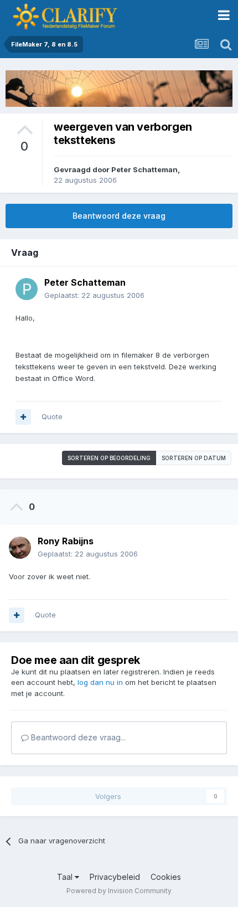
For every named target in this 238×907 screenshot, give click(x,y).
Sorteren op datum (194, 458)
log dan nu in (100, 682)
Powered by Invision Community (119, 891)
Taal (66, 877)
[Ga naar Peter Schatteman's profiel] (26, 289)
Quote (52, 416)
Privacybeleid (115, 877)
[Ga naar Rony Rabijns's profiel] (20, 548)
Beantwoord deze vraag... (77, 737)
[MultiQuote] (23, 417)
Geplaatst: (94, 295)
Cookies (166, 877)
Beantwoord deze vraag (119, 215)
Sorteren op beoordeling (109, 458)
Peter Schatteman (144, 169)
